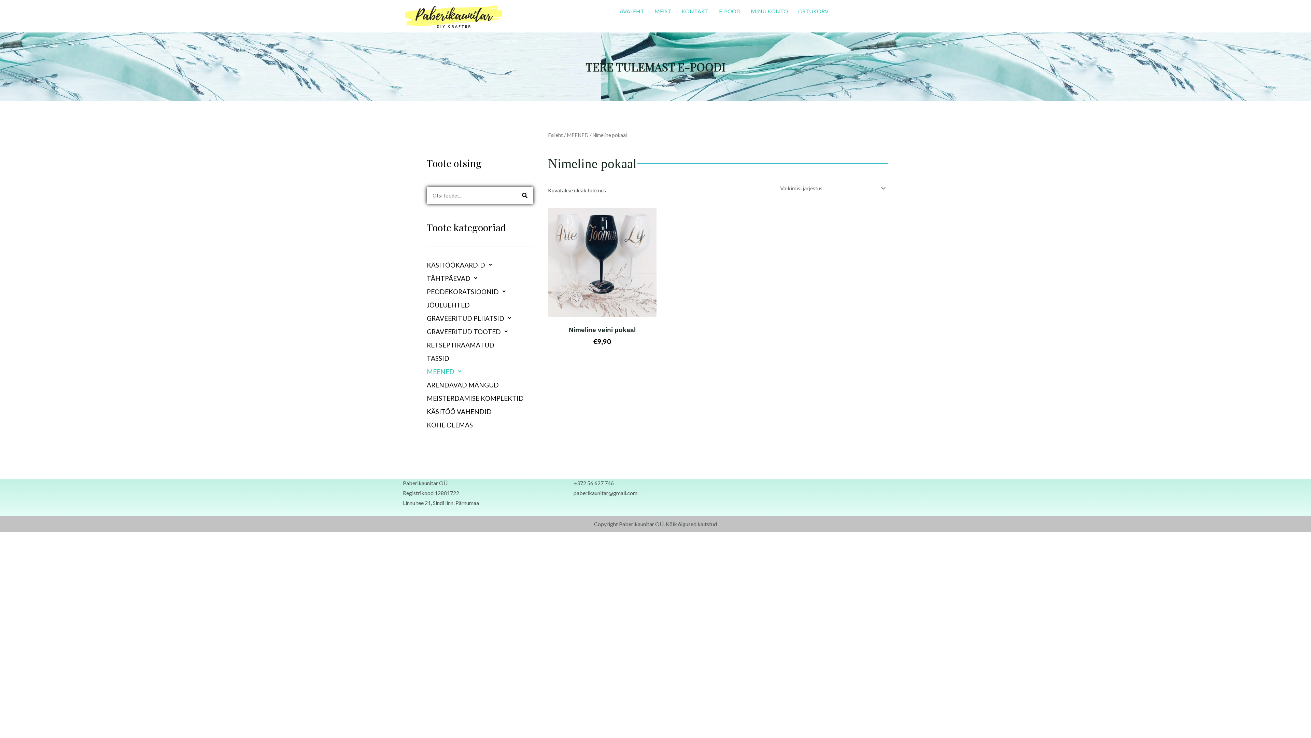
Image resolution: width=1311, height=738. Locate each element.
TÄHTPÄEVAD (448, 278)
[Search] (524, 195)
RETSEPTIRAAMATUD (460, 345)
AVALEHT (632, 11)
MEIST (662, 11)
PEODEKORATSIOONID (463, 292)
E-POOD (730, 11)
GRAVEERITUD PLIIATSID (465, 318)
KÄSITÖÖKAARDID (456, 265)
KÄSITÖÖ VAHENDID (459, 411)
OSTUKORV (813, 11)
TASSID (438, 358)
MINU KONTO (769, 11)
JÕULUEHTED (448, 305)
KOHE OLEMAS (450, 425)
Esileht (555, 135)
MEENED (440, 371)
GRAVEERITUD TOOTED (464, 332)
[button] (480, 265)
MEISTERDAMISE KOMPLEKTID (475, 398)
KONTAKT (695, 11)
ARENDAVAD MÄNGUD (463, 385)
